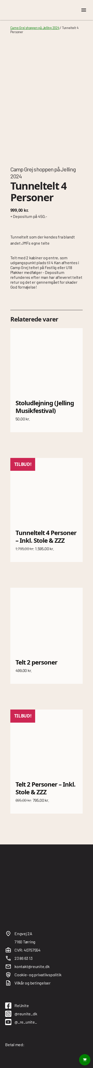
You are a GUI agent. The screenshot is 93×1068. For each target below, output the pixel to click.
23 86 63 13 (23, 958)
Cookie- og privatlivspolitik (37, 974)
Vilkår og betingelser (32, 982)
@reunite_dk (25, 1013)
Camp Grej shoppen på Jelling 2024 (34, 28)
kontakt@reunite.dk (32, 966)
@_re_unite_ (25, 1021)
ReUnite (21, 1005)
